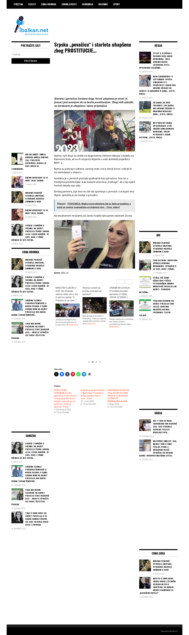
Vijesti (32, 4)
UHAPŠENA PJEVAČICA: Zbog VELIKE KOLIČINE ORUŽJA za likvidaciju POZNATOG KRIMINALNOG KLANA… (119, 395)
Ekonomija (87, 4)
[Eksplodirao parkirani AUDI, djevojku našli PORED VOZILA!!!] (121, 303)
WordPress (173, 631)
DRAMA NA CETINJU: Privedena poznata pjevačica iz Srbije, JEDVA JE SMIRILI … (92, 293)
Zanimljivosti (69, 4)
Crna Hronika (48, 4)
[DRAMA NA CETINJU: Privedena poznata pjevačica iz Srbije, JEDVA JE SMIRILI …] (94, 308)
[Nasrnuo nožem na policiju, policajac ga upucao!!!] (67, 305)
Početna (18, 4)
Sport (116, 4)
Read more (64, 324)
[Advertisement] (127, 20)
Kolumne (103, 4)
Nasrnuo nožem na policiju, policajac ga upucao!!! (65, 291)
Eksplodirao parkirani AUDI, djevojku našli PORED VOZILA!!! (119, 291)
